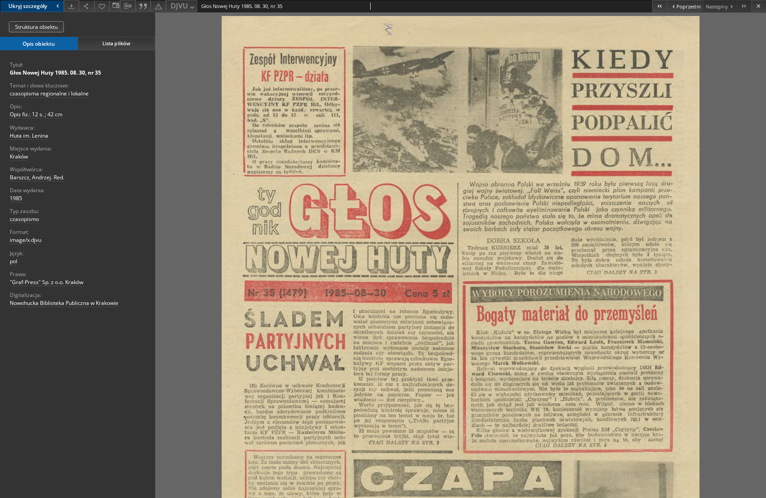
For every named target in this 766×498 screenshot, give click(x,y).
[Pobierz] (71, 6)
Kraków (19, 156)
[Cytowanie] (143, 6)
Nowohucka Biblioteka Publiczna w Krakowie (64, 303)
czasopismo (24, 219)
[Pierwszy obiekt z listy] (659, 6)
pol (13, 261)
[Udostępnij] (86, 6)
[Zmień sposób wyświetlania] (114, 6)
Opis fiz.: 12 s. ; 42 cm (36, 114)
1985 (16, 198)
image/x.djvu (25, 240)
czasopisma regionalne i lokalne (49, 93)
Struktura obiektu (36, 27)
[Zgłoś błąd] (158, 6)
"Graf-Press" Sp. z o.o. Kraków (46, 282)
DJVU (179, 6)
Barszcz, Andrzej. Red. (37, 177)
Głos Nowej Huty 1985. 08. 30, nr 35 (55, 72)
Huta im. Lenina (29, 135)
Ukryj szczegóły (27, 6)
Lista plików (116, 43)
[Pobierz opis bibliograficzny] (127, 6)
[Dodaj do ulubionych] (101, 6)
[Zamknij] (758, 6)
